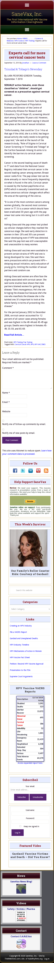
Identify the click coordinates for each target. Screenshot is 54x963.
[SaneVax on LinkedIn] (29, 472)
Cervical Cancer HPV (22, 344)
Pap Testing (27, 342)
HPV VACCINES (40, 344)
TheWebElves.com (12, 959)
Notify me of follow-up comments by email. (24, 424)
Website (6, 411)
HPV (32, 344)
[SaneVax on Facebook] (15, 472)
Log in (46, 959)
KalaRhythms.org (35, 959)
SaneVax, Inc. (27, 14)
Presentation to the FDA (20, 670)
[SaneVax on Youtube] (37, 472)
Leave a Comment (39, 63)
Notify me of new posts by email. (18, 433)
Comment (8, 368)
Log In (17, 833)
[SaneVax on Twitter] (21, 472)
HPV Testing (18, 342)
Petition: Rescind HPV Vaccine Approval (26, 664)
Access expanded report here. (30, 763)
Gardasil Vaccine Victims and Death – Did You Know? (30, 855)
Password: (30, 818)
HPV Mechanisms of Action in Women (26, 651)
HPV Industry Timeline (19, 645)
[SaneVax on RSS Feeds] (44, 472)
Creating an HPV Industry (21, 626)
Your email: (30, 786)
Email (6, 402)
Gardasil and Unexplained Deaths (24, 638)
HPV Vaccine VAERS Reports (30, 690)
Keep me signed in (31, 826)
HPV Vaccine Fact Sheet (20, 657)
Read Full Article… (14, 335)
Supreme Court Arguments (21, 676)
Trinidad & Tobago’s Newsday (23, 69)
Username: (30, 810)
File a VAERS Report (18, 632)
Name (6, 392)
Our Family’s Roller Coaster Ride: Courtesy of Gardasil (30, 572)
